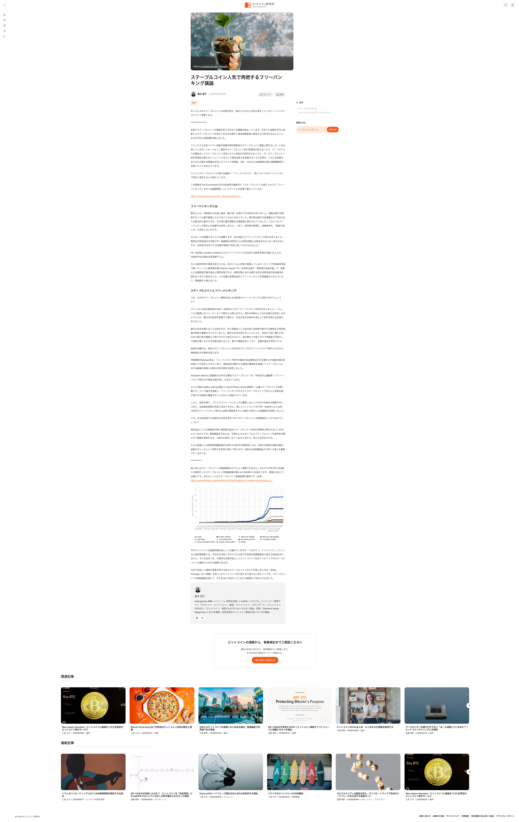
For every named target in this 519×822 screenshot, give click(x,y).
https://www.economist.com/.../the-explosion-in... (216, 196)
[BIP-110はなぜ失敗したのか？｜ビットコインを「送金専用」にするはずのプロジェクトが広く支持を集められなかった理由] (162, 772)
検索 (505, 5)
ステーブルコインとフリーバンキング (314, 112)
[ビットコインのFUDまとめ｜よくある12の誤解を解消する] (368, 705)
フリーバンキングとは (307, 108)
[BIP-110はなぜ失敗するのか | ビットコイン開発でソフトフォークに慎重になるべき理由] (299, 705)
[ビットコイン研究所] (259, 5)
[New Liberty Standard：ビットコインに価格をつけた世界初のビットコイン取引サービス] (93, 705)
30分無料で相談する (265, 660)
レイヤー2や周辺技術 (95, 799)
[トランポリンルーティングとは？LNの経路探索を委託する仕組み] (93, 772)
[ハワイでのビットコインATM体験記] (299, 772)
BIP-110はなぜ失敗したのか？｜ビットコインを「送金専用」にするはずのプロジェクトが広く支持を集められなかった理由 (161, 794)
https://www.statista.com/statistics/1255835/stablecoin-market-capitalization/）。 (232, 480)
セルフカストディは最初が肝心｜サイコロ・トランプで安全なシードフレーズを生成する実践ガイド (368, 794)
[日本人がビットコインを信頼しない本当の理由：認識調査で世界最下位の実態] (230, 705)
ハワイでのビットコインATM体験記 (285, 793)
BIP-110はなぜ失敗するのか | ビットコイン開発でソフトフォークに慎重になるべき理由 (299, 728)
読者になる (301, 122)
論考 (194, 103)
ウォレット (228, 797)
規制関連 (296, 797)
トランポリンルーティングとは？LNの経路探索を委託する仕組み (92, 794)
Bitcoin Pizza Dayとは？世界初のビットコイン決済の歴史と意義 (161, 728)
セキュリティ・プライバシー (373, 799)
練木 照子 (200, 596)
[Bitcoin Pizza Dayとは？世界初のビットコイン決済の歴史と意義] (162, 705)
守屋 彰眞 (203, 733)
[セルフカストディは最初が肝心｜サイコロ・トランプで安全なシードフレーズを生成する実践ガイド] (368, 772)
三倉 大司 (66, 733)
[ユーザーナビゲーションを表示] (512, 5)
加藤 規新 (272, 733)
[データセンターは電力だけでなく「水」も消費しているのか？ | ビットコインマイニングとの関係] (437, 705)
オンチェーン (160, 799)
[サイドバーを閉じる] (4, 5)
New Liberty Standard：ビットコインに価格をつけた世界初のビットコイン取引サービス (92, 728)
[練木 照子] (198, 589)
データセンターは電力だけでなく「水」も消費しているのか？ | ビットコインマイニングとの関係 (436, 728)
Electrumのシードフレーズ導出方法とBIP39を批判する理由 (228, 793)
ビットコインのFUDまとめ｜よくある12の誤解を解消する (365, 727)
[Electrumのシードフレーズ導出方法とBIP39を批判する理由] (230, 772)
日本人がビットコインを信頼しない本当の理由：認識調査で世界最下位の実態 (229, 728)
